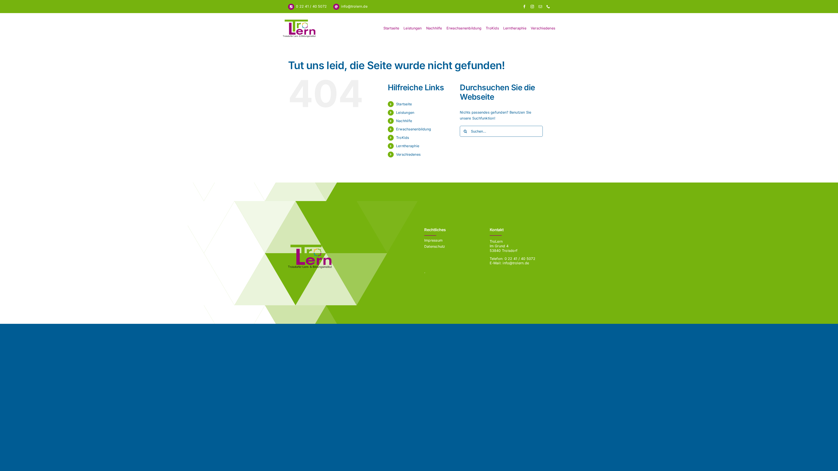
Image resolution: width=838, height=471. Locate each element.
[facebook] (524, 6)
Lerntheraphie (407, 146)
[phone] (548, 6)
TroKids (402, 137)
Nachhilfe (404, 121)
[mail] (540, 6)
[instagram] (532, 6)
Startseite (404, 104)
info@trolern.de (354, 6)
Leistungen (405, 112)
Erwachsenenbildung (413, 129)
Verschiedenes (408, 154)
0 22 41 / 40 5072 (311, 6)
